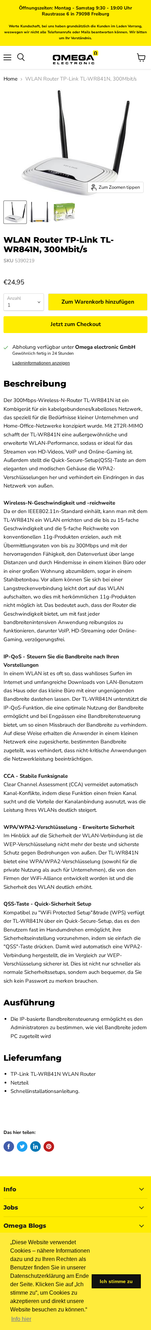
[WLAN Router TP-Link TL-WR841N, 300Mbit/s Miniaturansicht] (15, 212)
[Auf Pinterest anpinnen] (49, 1146)
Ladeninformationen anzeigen (41, 363)
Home (11, 79)
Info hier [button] (21, 1319)
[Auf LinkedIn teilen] (35, 1146)
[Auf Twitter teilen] (22, 1146)
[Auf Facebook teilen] (9, 1146)
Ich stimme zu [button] (116, 1281)
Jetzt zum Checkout (76, 324)
